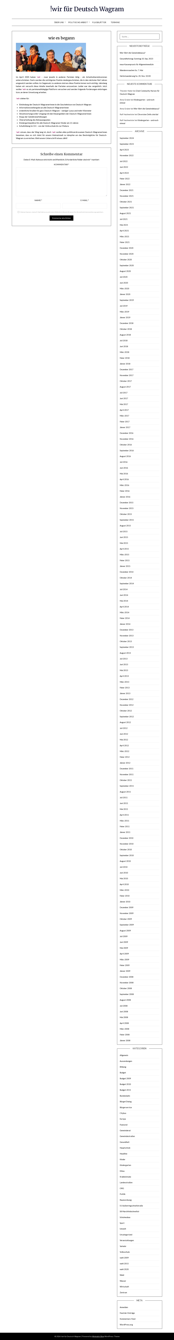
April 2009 (124, 953)
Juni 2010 (124, 873)
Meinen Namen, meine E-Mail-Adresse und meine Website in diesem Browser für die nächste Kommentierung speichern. (62, 212)
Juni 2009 (124, 942)
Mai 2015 (124, 543)
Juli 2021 (124, 219)
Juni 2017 (124, 398)
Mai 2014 (124, 601)
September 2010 (127, 855)
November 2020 (126, 254)
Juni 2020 (124, 283)
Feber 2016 (125, 491)
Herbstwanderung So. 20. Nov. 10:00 (135, 76)
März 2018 (124, 352)
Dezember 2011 (126, 768)
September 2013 (127, 647)
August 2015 (125, 525)
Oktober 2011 (126, 780)
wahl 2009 (124, 1258)
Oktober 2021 (126, 202)
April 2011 (124, 815)
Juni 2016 (124, 468)
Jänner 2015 (125, 566)
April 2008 (124, 1023)
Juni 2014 (124, 595)
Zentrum (123, 1292)
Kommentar (61, 164)
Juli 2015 (124, 531)
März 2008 (124, 1029)
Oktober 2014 (126, 578)
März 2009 (124, 959)
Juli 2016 (124, 462)
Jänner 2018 (125, 364)
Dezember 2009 (126, 907)
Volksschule (125, 1252)
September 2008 (127, 994)
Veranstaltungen (127, 1240)
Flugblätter (99, 22)
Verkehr (123, 1246)
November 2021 (126, 196)
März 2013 (124, 682)
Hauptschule (125, 1148)
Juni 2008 (124, 1011)
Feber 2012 (125, 757)
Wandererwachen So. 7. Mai (131, 70)
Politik (122, 1194)
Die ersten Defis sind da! (148, 114)
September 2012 (127, 716)
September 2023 (127, 144)
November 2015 (126, 508)
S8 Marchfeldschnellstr (129, 1211)
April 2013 (124, 676)
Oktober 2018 (126, 329)
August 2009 (125, 930)
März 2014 (124, 612)
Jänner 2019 (125, 317)
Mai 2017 (124, 404)
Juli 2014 (124, 589)
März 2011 (124, 821)
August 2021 (125, 213)
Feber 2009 (125, 965)
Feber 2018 (125, 358)
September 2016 (127, 450)
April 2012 (124, 745)
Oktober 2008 (126, 988)
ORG (122, 1188)
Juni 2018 (124, 346)
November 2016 (126, 439)
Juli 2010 (124, 867)
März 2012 (124, 751)
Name (38, 200)
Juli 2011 (124, 797)
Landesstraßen (126, 1182)
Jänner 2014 (125, 624)
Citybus (123, 1113)
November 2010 (126, 844)
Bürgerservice (126, 1107)
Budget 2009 (125, 1078)
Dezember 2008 (126, 977)
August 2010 (125, 861)
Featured (123, 1125)
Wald (122, 1275)
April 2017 (124, 410)
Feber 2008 (125, 1034)
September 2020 (127, 265)
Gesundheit (124, 1142)
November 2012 (126, 705)
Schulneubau (125, 1217)
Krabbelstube (125, 1177)
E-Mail (85, 200)
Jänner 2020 (125, 294)
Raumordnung (126, 1200)
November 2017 (126, 375)
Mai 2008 (124, 1017)
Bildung (123, 1067)
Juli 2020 (124, 277)
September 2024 (127, 138)
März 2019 (124, 312)
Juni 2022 (124, 167)
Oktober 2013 (126, 641)
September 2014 (127, 583)
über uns (59, 22)
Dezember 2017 (126, 369)
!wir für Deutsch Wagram (87, 9)
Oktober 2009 (126, 919)
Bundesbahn (125, 1096)
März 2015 (124, 554)
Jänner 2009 (125, 971)
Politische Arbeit (78, 22)
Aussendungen (126, 1061)
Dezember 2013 (126, 630)
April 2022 (124, 173)
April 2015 (124, 549)
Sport (122, 1223)
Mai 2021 (124, 225)
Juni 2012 (124, 734)
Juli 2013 (124, 659)
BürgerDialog (126, 1101)
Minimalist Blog (98, 1336)
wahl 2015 (124, 1263)
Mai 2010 (124, 878)
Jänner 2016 (125, 497)
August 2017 (125, 387)
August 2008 (125, 1000)
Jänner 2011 (125, 832)
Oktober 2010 (126, 849)
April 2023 (124, 150)
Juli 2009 (124, 936)
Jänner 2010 (125, 901)
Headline (123, 1153)
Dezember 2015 (126, 502)
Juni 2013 (124, 664)
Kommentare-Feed (127, 1319)
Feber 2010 (125, 896)
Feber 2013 (125, 687)
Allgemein (124, 1055)
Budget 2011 (125, 1090)
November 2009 (126, 913)
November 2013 (126, 635)
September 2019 (127, 300)
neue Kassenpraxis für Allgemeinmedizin (137, 64)
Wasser (123, 1281)
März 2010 (124, 890)
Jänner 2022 (125, 184)
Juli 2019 (124, 306)
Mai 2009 (124, 948)
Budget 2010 (125, 1084)
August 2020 (125, 271)
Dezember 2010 (126, 838)
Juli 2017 (124, 392)
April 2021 (124, 230)
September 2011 (127, 786)
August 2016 (125, 456)
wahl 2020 (124, 1269)
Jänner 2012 (125, 763)
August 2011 (125, 792)
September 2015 (127, 520)
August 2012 (125, 722)
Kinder (122, 1159)
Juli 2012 (124, 728)
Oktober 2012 (126, 711)
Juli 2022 (124, 161)
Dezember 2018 (126, 323)
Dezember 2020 (126, 248)
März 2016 (124, 485)
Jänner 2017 (125, 427)
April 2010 (124, 884)
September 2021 (127, 207)
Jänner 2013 (125, 693)
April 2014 (124, 606)
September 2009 (127, 925)
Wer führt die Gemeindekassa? (132, 53)
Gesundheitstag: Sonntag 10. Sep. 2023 (136, 58)
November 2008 (126, 982)
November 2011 (126, 774)
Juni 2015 (124, 537)
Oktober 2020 (126, 259)
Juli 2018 (124, 340)
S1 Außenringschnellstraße (131, 1205)
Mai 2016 (124, 473)
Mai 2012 (124, 739)
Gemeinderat (125, 1130)
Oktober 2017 (126, 381)
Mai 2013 (124, 670)
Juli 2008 (124, 1006)
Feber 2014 (125, 618)
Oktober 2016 (126, 444)
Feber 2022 (125, 178)
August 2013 (125, 653)
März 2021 (124, 236)
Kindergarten (125, 1165)
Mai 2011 (124, 809)
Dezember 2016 (126, 433)
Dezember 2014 (126, 572)
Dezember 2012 (126, 699)
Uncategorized (126, 1234)
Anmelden (124, 1307)
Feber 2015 (125, 560)
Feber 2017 (125, 421)
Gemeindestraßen (127, 1136)
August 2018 (125, 335)
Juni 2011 (124, 803)
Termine (115, 22)
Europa (123, 1119)
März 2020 (124, 288)
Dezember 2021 (126, 190)
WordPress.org (126, 1324)
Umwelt (123, 1229)
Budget (123, 1072)
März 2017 (124, 416)
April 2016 (124, 479)
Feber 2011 (125, 826)
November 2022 (126, 155)
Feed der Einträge (127, 1313)
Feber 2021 (125, 242)
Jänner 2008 (125, 1040)
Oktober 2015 (126, 514)
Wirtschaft (124, 1286)
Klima (122, 1171)
